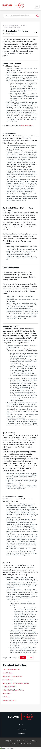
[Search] (37, 15)
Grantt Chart (7, 693)
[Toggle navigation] (37, 6)
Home (5, 25)
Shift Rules (6, 697)
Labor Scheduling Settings (11, 669)
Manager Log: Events (9, 700)
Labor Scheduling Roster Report (13, 690)
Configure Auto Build (9, 686)
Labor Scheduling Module (12, 27)
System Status (21, 729)
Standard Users (7, 680)
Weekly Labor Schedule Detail (12, 676)
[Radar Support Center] (12, 5)
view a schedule (26, 125)
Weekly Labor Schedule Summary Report (16, 683)
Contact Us (21, 733)
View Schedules (7, 673)
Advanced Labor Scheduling (17, 25)
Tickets (21, 725)
